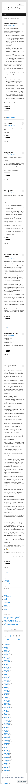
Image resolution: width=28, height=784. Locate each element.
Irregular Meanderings (12, 8)
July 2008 (6, 694)
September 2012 (7, 661)
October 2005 (6, 740)
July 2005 (6, 744)
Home (5, 14)
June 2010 (6, 687)
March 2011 (6, 676)
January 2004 (6, 770)
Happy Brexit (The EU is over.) (10, 620)
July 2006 (6, 727)
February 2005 (7, 751)
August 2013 (6, 656)
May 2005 (5, 747)
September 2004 (7, 759)
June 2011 (6, 673)
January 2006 (6, 736)
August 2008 (6, 693)
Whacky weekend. (10, 366)
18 (7, 636)
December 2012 (7, 660)
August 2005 (6, 743)
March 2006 (6, 733)
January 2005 (6, 753)
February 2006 (7, 734)
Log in (5, 578)
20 (13, 636)
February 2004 (7, 769)
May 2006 (5, 730)
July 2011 (6, 671)
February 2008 (7, 700)
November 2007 (7, 704)
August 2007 (6, 708)
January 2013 (6, 658)
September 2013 (7, 654)
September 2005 (7, 741)
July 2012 (6, 664)
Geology (5, 599)
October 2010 (6, 681)
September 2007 (7, 707)
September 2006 (7, 724)
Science (5, 608)
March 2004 (6, 767)
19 (10, 636)
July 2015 (6, 648)
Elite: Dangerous (7, 596)
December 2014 (7, 651)
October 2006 (6, 723)
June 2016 (6, 647)
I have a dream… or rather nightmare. (11, 618)
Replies (13, 117)
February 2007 (7, 717)
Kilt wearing (6, 601)
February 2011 (7, 677)
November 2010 (7, 680)
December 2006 (7, 720)
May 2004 (5, 764)
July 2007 (6, 710)
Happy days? (8, 153)
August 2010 (6, 684)
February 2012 (7, 667)
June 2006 (6, 729)
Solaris (5, 609)
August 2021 (6, 644)
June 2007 (6, 711)
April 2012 (6, 666)
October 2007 (6, 706)
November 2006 (7, 721)
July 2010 (6, 686)
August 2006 (6, 726)
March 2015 (6, 650)
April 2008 (6, 697)
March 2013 (6, 657)
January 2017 (6, 646)
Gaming (5, 598)
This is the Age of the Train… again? (11, 624)
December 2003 (7, 771)
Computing (6, 595)
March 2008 (6, 698)
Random (9, 117)
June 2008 (6, 696)
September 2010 (7, 683)
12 (10, 635)
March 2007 (6, 716)
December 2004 (7, 754)
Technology (6, 611)
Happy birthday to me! (11, 333)
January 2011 (6, 678)
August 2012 (6, 663)
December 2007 (7, 703)
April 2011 (6, 674)
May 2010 (5, 688)
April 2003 (6, 783)
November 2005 (7, 739)
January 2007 (6, 719)
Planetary (6, 603)
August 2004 (6, 760)
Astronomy (6, 593)
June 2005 (6, 746)
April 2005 (6, 749)
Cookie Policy (4, 778)
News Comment (7, 602)
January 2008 (6, 701)
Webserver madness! (11, 23)
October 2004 (6, 757)
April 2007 (6, 714)
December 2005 (7, 737)
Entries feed (6, 580)
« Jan (8, 639)
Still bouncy (8, 123)
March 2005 (6, 750)
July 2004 (6, 761)
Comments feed (7, 581)
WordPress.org (7, 583)
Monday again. (9, 191)
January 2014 (6, 653)
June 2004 (6, 763)
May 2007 (5, 713)
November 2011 (7, 670)
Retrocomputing (7, 606)
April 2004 (6, 766)
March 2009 (6, 690)
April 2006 (6, 731)
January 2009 (6, 691)
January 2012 (6, 668)
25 (7, 638)
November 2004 (7, 756)
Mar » (19, 639)
